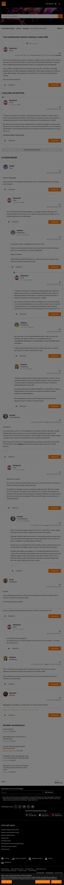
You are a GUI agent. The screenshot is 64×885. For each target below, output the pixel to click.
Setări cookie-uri (6, 881)
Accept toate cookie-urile (42, 881)
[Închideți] (61, 876)
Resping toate (56, 881)
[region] (32, 879)
